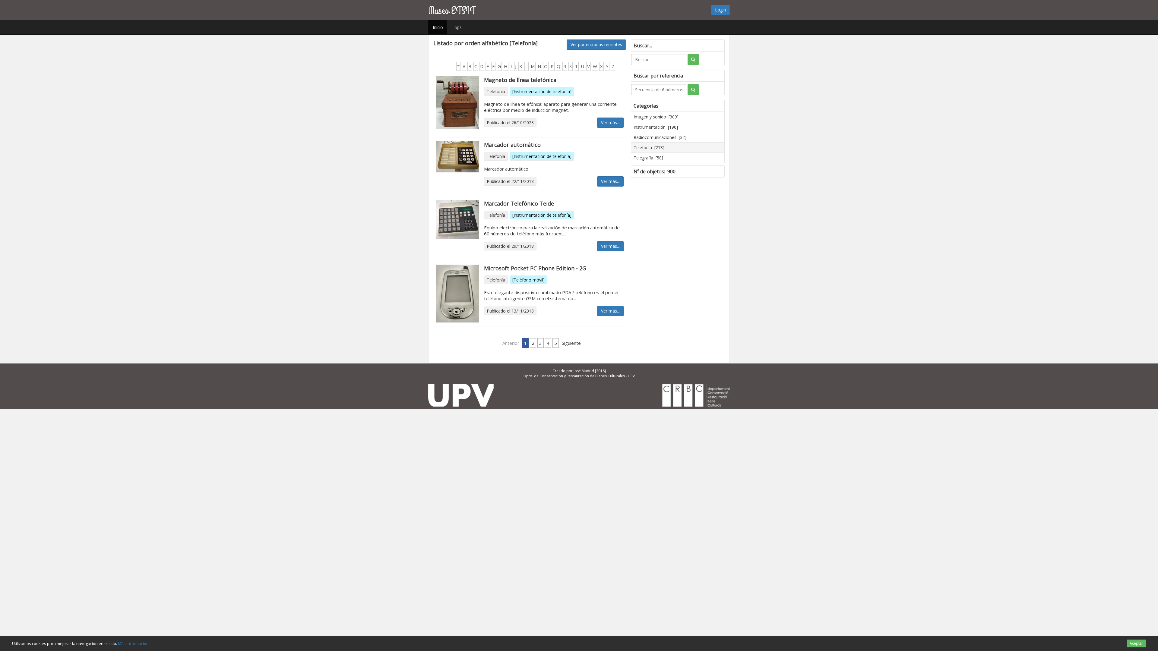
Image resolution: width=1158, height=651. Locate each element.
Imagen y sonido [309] (656, 117)
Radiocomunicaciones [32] (660, 137)
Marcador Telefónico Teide (519, 203)
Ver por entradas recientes (596, 44)
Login (720, 10)
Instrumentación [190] (656, 127)
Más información (133, 643)
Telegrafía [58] (648, 158)
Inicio (438, 27)
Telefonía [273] (649, 147)
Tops (457, 27)
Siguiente (571, 343)
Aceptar (1136, 643)
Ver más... (610, 122)
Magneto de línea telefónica (520, 79)
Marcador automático (512, 144)
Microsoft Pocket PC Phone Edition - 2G (535, 268)
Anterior (510, 343)
